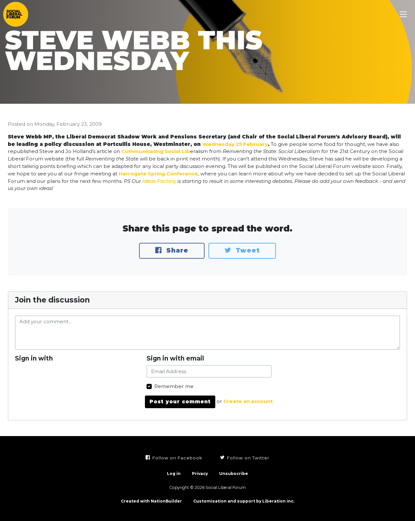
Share (176, 250)
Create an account (248, 401)
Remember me (174, 386)
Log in (174, 473)
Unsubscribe (233, 473)
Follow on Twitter (247, 457)
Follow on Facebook (176, 457)
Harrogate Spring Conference (158, 174)
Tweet (246, 250)
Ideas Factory (159, 181)
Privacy (200, 473)
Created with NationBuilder (151, 501)
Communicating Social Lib (155, 151)
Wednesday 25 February (235, 144)
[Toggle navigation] (403, 14)
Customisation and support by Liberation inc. (243, 501)
